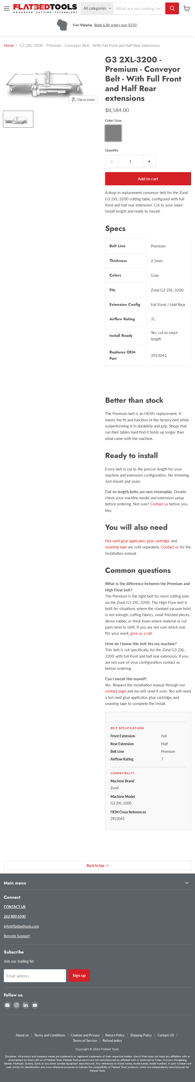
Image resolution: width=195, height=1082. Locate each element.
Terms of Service (85, 1040)
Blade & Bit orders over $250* (116, 25)
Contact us (159, 504)
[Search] (172, 8)
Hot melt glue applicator (125, 540)
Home (9, 45)
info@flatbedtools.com (21, 926)
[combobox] (139, 8)
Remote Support (17, 936)
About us (22, 1035)
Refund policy (112, 1040)
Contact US (165, 1035)
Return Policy (115, 1035)
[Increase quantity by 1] (149, 161)
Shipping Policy (141, 1035)
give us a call (141, 633)
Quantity (111, 150)
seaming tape (116, 547)
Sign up (79, 975)
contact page (115, 691)
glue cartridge (158, 540)
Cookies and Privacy (85, 1035)
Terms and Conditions (49, 1035)
